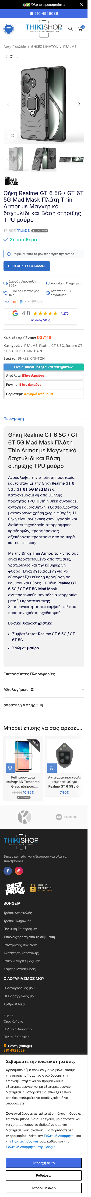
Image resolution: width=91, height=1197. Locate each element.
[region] (44, 1126)
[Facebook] (8, 871)
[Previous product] (6, 56)
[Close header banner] (82, 4)
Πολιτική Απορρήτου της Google (30, 1147)
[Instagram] (19, 871)
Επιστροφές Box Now (20, 945)
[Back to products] (12, 56)
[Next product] (17, 56)
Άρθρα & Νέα (14, 1004)
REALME (69, 46)
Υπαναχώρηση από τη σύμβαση (29, 937)
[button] (8, 104)
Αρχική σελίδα (15, 46)
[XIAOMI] (67, 817)
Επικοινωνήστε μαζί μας (22, 961)
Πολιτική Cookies (25, 1141)
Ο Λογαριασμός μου (19, 988)
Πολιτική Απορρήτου (59, 1136)
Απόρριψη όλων (44, 1188)
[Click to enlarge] (12, 135)
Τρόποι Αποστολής (18, 913)
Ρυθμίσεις (44, 1175)
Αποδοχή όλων (43, 1163)
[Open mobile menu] (8, 28)
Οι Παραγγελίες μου (19, 996)
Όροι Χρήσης (13, 1021)
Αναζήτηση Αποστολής (21, 953)
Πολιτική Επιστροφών (20, 929)
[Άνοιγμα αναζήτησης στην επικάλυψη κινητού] (70, 29)
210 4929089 (46, 13)
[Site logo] (44, 28)
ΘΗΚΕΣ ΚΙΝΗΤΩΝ (44, 46)
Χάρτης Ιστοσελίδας (20, 969)
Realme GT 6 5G (51, 346)
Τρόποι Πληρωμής (17, 921)
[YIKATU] (25, 817)
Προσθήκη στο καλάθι (26, 266)
